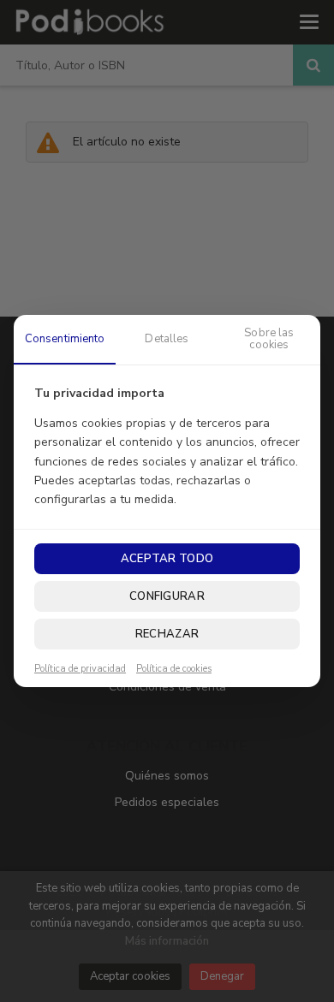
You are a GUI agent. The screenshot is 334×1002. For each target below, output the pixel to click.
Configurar (167, 596)
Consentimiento (65, 339)
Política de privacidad (80, 669)
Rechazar (167, 634)
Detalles (166, 339)
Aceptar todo (167, 558)
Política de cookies (174, 669)
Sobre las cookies (269, 339)
